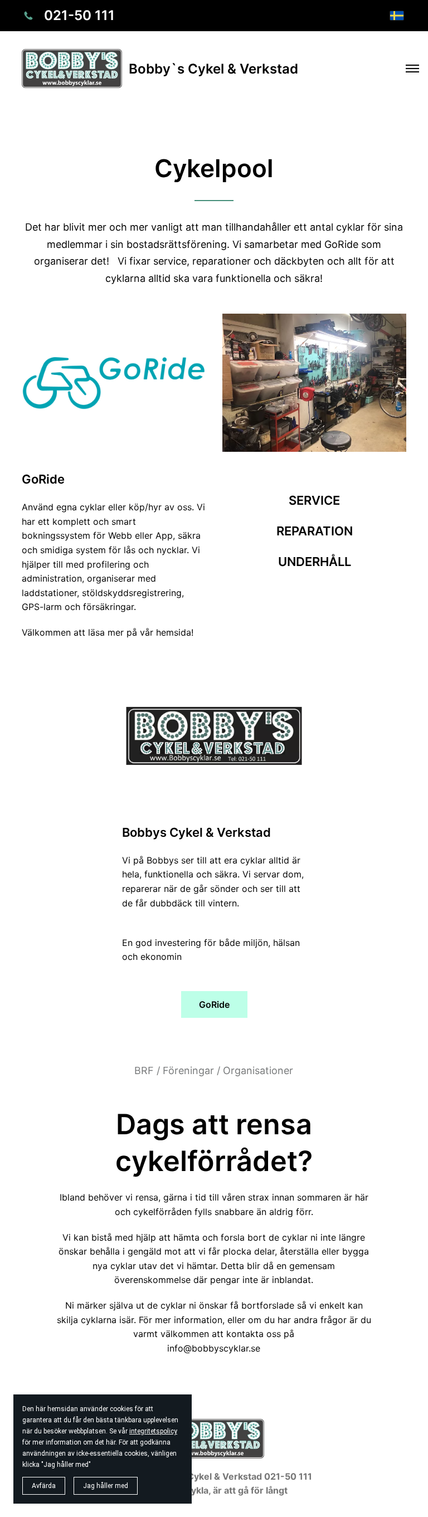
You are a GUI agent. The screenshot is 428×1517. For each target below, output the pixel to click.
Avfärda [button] (44, 1486)
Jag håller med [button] (105, 1486)
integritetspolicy (153, 1431)
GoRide (214, 1004)
